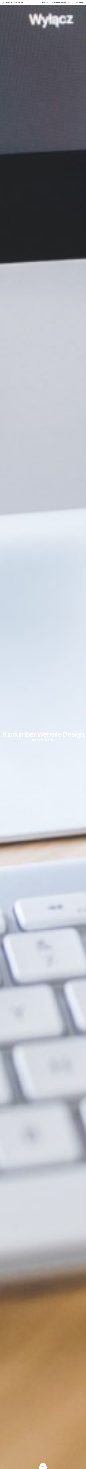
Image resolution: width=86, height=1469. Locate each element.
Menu (81, 3)
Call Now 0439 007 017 (61, 3)
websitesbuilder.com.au (14, 3)
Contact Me (44, 3)
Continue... (43, 1466)
